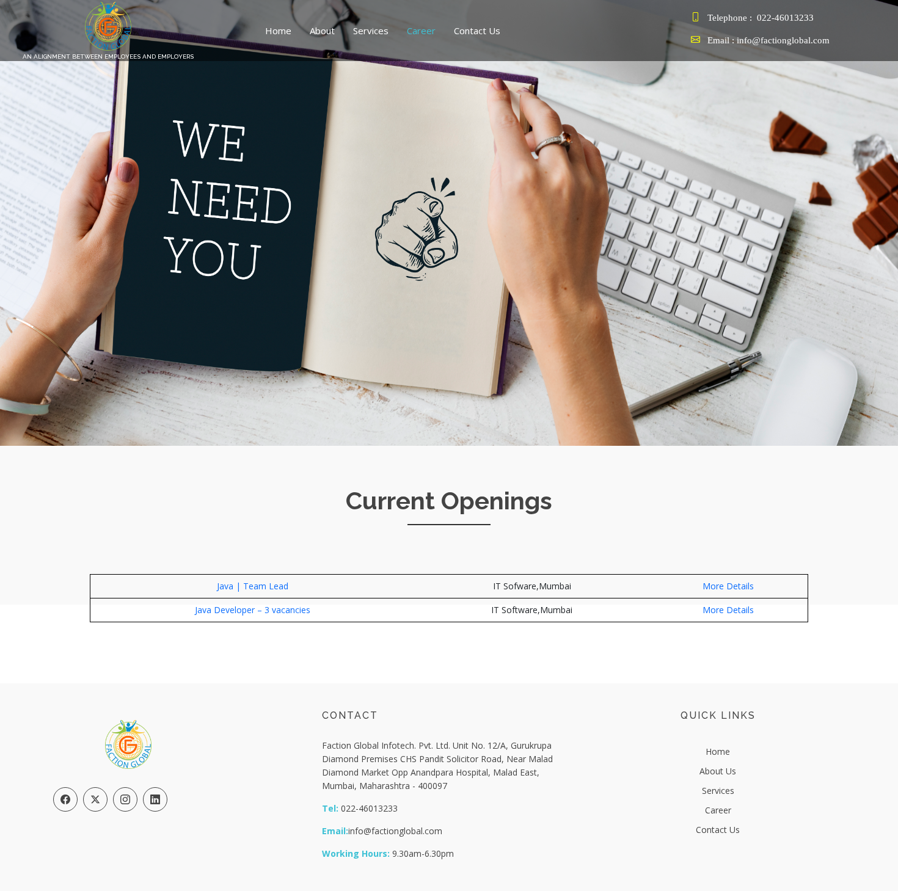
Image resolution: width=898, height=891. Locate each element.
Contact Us (477, 30)
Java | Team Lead (252, 586)
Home (278, 30)
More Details (728, 586)
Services (371, 30)
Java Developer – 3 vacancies (252, 610)
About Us (717, 771)
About (322, 30)
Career (421, 30)
